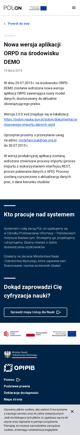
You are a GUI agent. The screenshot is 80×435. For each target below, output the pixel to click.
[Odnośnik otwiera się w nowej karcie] (20, 354)
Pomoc (11, 380)
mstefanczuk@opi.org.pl (38, 140)
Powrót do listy (19, 23)
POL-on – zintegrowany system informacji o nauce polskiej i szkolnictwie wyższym (12, 7)
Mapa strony (13, 399)
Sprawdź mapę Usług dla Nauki (32, 313)
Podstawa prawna (17, 386)
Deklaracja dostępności (21, 393)
